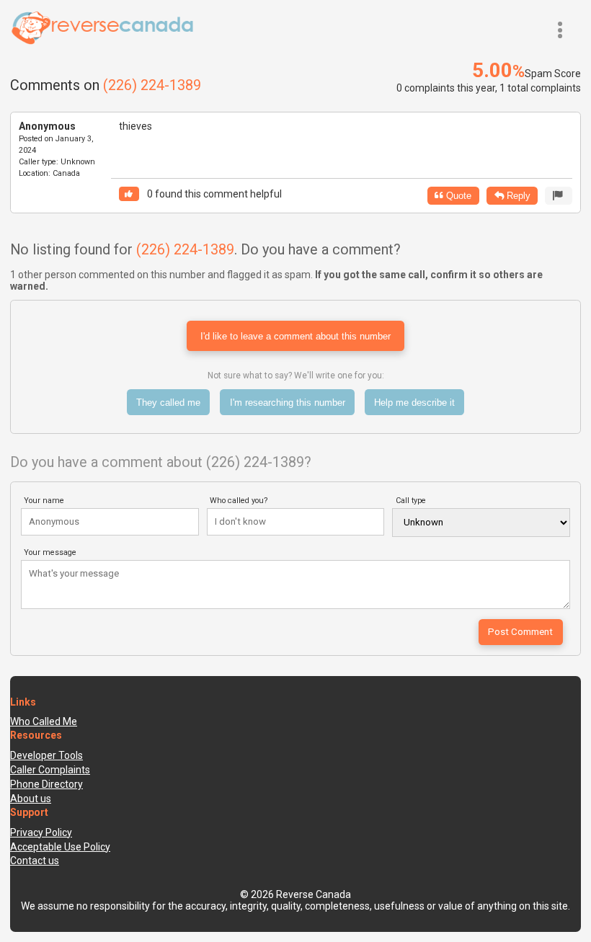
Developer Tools (46, 755)
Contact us (34, 860)
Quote (457, 195)
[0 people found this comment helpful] (129, 194)
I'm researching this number (287, 402)
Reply (517, 195)
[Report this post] (558, 196)
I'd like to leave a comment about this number (295, 336)
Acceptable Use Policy (60, 847)
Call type (411, 500)
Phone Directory (46, 784)
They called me (168, 402)
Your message (50, 552)
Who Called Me (43, 721)
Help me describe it (414, 402)
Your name (44, 500)
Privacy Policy (41, 832)
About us (30, 798)
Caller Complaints (50, 770)
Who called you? (239, 500)
